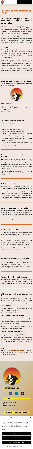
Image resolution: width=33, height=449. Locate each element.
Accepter (16, 433)
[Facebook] (10, 393)
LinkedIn (21, 352)
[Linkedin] (16, 393)
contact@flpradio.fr (6, 111)
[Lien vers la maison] (2, 2)
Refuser (16, 438)
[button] (30, 418)
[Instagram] (22, 393)
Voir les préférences (16, 442)
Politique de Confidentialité (16, 446)
